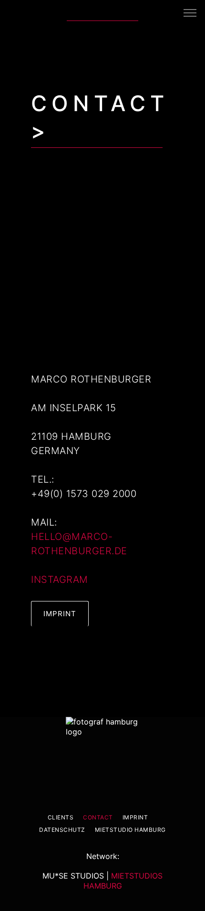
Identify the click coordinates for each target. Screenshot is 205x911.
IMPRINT (135, 817)
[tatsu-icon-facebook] (150, 12)
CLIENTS (61, 817)
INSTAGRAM (59, 579)
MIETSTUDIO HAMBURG (130, 829)
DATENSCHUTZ (62, 829)
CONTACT (98, 817)
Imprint (59, 613)
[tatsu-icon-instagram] (169, 12)
